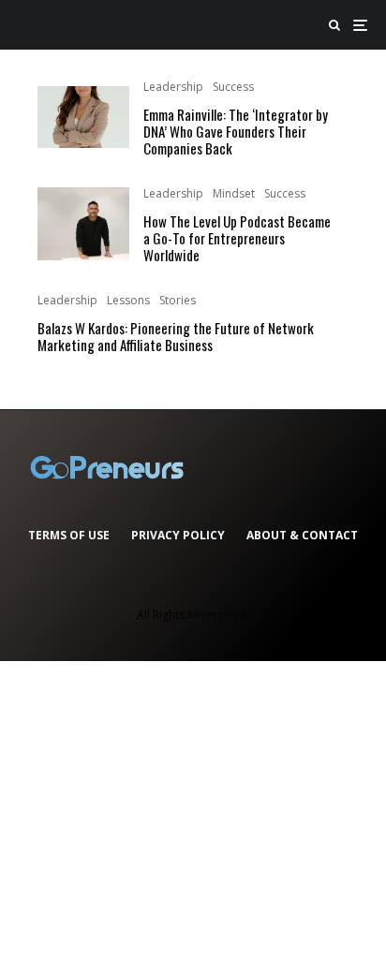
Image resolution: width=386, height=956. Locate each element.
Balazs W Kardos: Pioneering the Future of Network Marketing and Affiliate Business (175, 336)
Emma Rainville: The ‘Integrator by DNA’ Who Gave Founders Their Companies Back (235, 131)
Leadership (173, 87)
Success (233, 87)
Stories (177, 300)
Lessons (128, 300)
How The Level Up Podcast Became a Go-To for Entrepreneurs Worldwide (237, 238)
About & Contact (302, 535)
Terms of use (69, 535)
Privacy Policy (178, 535)
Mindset (234, 193)
